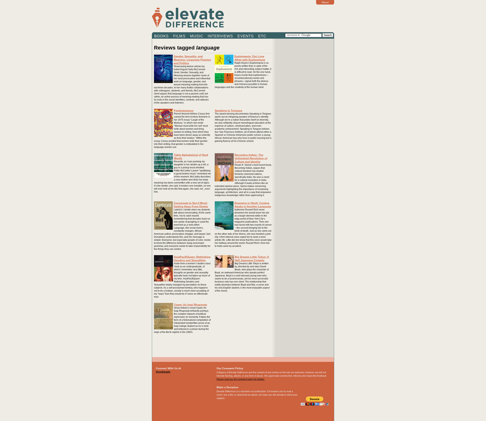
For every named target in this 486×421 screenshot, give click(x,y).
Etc (262, 36)
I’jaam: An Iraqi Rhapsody (190, 304)
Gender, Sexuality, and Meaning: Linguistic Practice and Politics (192, 60)
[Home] (218, 17)
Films (179, 36)
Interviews (220, 36)
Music (196, 36)
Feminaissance (183, 110)
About (325, 2)
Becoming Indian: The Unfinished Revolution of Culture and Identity (251, 158)
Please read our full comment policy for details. (241, 379)
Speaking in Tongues (228, 110)
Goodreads (163, 371)
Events (245, 36)
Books (161, 36)
